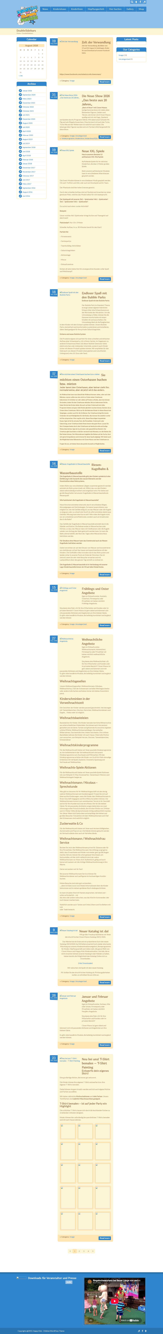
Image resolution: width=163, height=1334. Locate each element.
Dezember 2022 (29, 103)
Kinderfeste (77, 9)
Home (19, 33)
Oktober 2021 (28, 111)
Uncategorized (81, 136)
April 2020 (27, 131)
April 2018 (27, 155)
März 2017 (27, 184)
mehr (69, 1282)
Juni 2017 (26, 180)
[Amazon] (144, 2)
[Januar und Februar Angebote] (70, 1009)
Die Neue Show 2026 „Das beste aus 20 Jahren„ (96, 100)
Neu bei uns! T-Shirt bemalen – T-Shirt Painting (95, 1063)
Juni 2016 (26, 196)
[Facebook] (140, 2)
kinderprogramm (68, 138)
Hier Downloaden (85, 963)
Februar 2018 (28, 159)
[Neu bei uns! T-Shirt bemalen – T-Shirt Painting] (70, 1064)
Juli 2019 (26, 143)
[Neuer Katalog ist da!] (69, 930)
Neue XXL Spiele (93, 151)
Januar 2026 (27, 91)
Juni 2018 (26, 151)
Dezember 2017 (29, 168)
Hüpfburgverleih (96, 9)
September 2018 (29, 147)
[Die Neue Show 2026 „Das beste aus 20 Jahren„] (70, 104)
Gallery (130, 9)
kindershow (79, 138)
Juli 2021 (26, 115)
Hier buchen (115, 9)
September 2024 (29, 95)
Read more (105, 82)
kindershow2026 (91, 138)
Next (93, 1251)
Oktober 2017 (28, 176)
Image (72, 81)
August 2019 (27, 139)
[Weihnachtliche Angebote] (70, 651)
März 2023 (27, 99)
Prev (70, 1251)
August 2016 (27, 192)
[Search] (132, 2)
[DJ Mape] (136, 2)
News (45, 9)
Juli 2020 (26, 127)
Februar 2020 (28, 135)
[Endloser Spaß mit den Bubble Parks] (70, 305)
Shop (141, 9)
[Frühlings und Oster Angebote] (70, 594)
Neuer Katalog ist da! (94, 931)
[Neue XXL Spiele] (70, 162)
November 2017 (29, 172)
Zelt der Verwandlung (96, 42)
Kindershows (59, 9)
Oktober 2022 (28, 107)
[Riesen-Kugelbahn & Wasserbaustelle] (75, 464)
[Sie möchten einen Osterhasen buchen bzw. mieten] (80, 374)
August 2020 (27, 123)
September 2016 (29, 188)
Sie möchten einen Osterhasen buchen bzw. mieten (83, 379)
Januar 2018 (27, 163)
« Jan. (21, 75)
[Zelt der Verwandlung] (70, 55)
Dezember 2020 (29, 119)
